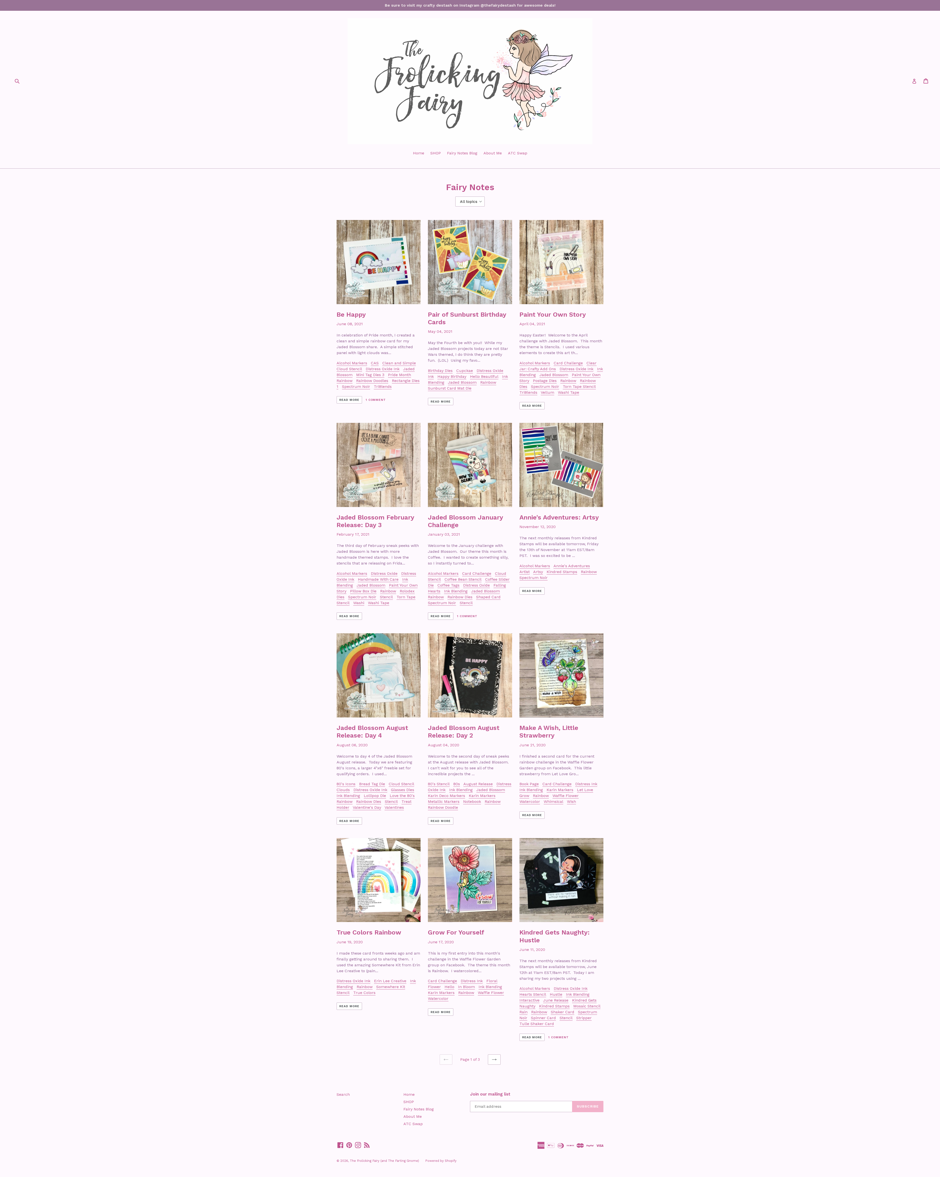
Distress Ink (586, 784)
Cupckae (464, 370)
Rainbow (344, 380)
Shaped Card (488, 597)
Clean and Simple (399, 363)
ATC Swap (517, 153)
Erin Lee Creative (390, 981)
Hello (449, 986)
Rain (523, 1012)
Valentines (394, 807)
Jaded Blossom (462, 382)
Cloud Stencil (349, 369)
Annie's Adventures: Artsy (559, 517)
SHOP (435, 153)
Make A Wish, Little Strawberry (548, 731)
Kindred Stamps (562, 571)
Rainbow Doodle (443, 807)
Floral (491, 981)
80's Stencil (439, 784)
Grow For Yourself (456, 932)
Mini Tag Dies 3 (370, 374)
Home (418, 153)
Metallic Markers (443, 801)
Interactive (529, 1000)
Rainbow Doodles (372, 380)
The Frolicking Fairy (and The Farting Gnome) (384, 1161)
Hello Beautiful (484, 376)
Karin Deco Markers (446, 795)
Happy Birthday (451, 376)
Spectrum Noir (356, 386)
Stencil (386, 597)
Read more (349, 400)
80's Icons (346, 784)
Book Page (529, 784)
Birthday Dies (440, 370)
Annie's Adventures (571, 566)
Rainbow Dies (459, 597)
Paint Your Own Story (552, 314)
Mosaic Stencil (586, 1006)
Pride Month (399, 374)
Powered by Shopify (441, 1161)
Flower (434, 986)
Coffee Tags (448, 585)
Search (343, 1094)
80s (456, 784)
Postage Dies (545, 380)
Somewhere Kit (390, 986)
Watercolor (529, 801)
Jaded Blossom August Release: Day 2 (463, 731)
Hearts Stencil (532, 994)
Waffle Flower (565, 795)
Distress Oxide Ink (383, 369)
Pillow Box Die (363, 591)
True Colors (364, 992)
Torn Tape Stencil (579, 386)
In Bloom (466, 986)
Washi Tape (568, 392)
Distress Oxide (384, 573)
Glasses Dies (402, 789)
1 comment (376, 400)
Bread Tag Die (372, 784)
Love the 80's (402, 795)
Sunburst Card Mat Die (449, 388)
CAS (375, 363)
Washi (358, 602)
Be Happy (351, 314)
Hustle (556, 994)
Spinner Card (543, 1017)
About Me (492, 153)
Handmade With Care (378, 579)
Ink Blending (456, 591)
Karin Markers (482, 795)
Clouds (343, 789)
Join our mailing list (490, 1094)
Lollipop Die (375, 795)
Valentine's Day (367, 807)
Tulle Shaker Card (536, 1023)
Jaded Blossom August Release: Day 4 (372, 731)
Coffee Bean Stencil (463, 579)
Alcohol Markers (352, 363)
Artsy (538, 571)
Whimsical (553, 801)
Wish (571, 801)
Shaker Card (562, 1012)
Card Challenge (568, 363)
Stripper (584, 1017)
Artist (524, 571)
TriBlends (383, 386)
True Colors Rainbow (369, 932)
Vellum (547, 392)
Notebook (472, 801)
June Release (555, 1000)
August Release (478, 784)
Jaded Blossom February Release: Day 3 (375, 521)
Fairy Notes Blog (462, 153)
